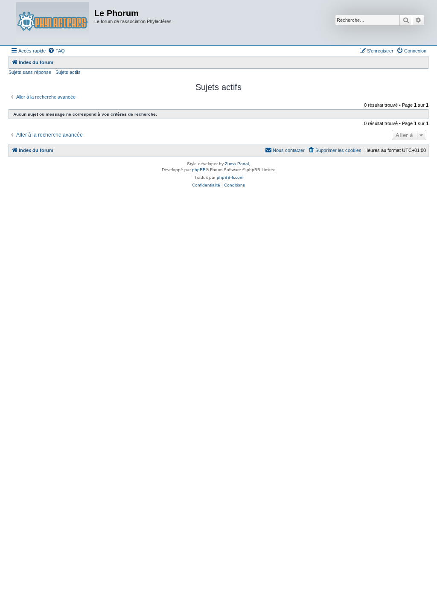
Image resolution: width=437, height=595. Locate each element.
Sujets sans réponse (30, 72)
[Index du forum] (52, 22)
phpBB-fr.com (230, 177)
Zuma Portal (237, 163)
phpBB (199, 169)
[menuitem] (56, 51)
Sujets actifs (68, 72)
